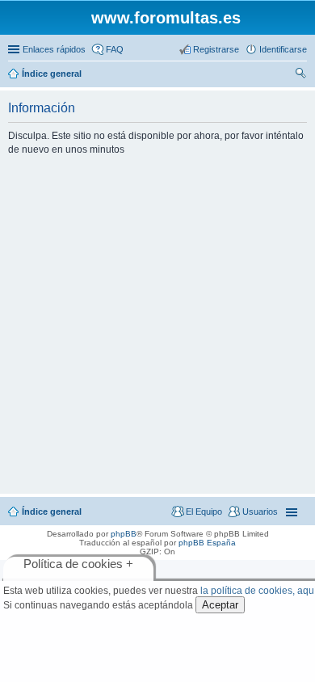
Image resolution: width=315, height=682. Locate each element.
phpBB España (207, 542)
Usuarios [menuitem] (260, 511)
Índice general (52, 511)
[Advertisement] (157, 324)
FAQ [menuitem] (115, 49)
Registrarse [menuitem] (216, 49)
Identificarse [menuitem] (283, 49)
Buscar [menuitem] (300, 75)
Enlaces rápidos (54, 49)
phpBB (123, 533)
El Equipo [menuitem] (204, 511)
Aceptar (220, 605)
